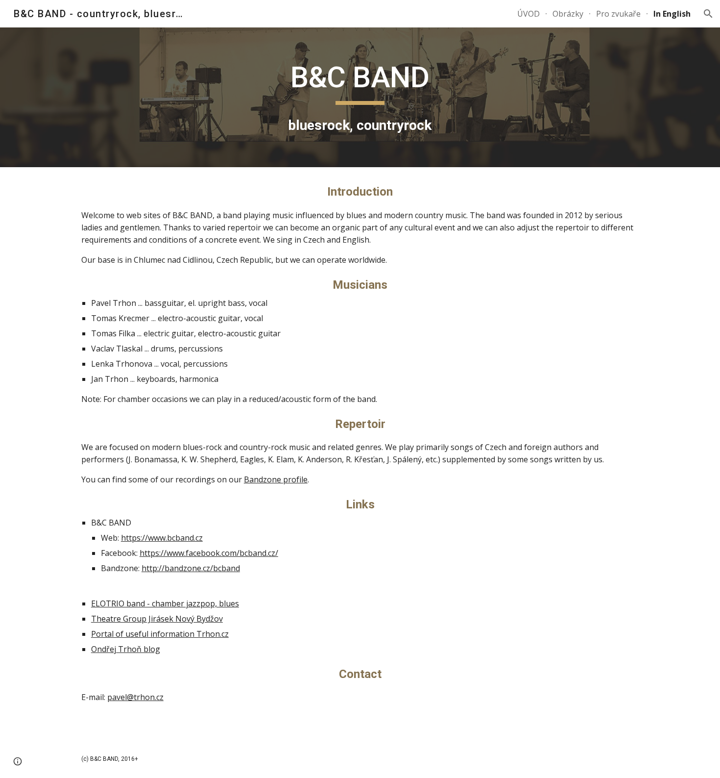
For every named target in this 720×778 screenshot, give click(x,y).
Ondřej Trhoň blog (125, 649)
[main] (360, 97)
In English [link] (672, 13)
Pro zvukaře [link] (618, 13)
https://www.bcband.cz (162, 537)
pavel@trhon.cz (135, 697)
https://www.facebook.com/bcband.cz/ (209, 553)
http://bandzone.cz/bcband (191, 568)
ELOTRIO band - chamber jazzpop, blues (165, 603)
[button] (708, 13)
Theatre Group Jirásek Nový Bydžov (157, 618)
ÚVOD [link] (528, 13)
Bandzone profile (276, 479)
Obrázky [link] (567, 13)
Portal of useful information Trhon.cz (160, 633)
